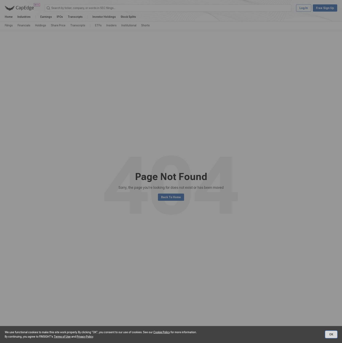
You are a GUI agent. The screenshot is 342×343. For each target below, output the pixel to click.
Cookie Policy (161, 332)
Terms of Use (62, 336)
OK (331, 334)
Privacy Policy (85, 336)
